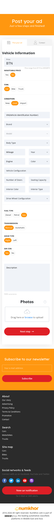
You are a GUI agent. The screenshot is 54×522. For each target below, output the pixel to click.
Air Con (8, 248)
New (7, 103)
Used (14, 103)
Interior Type (37, 189)
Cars (4, 431)
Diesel (8, 215)
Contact (5, 419)
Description (11, 267)
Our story (6, 400)
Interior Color (12, 189)
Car (7, 89)
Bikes (4, 454)
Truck (20, 89)
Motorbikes (7, 435)
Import (23, 103)
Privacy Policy (8, 407)
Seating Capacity (38, 180)
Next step (25, 331)
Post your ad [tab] (17, 43)
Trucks (5, 439)
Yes (7, 74)
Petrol (16, 215)
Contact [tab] (42, 43)
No (12, 74)
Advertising (7, 404)
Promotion (7, 415)
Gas (24, 215)
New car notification (27, 490)
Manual (8, 227)
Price (8, 59)
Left (15, 240)
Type (6, 84)
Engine (9, 161)
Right (7, 240)
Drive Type (9, 236)
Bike (13, 89)
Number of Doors (14, 180)
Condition (9, 99)
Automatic (20, 227)
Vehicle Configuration (16, 170)
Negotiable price (12, 70)
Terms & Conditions (11, 411)
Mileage (10, 152)
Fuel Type (8, 210)
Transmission (11, 223)
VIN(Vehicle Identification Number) (22, 115)
